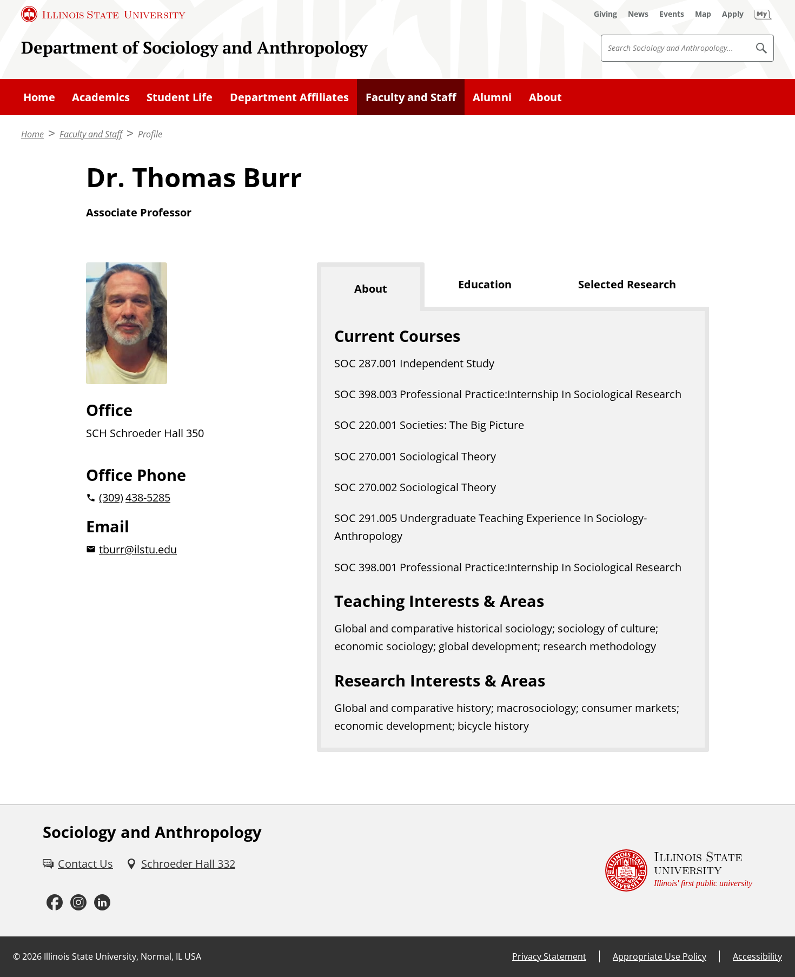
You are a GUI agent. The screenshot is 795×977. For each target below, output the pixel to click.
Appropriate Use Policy (659, 956)
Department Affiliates (289, 97)
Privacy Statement (549, 956)
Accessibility (757, 956)
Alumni (492, 97)
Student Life (180, 97)
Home (39, 97)
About (545, 97)
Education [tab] (485, 284)
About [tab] (370, 288)
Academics (101, 97)
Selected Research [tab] (627, 284)
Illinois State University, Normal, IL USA (122, 956)
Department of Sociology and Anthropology (194, 47)
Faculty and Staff (411, 97)
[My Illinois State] (763, 14)
